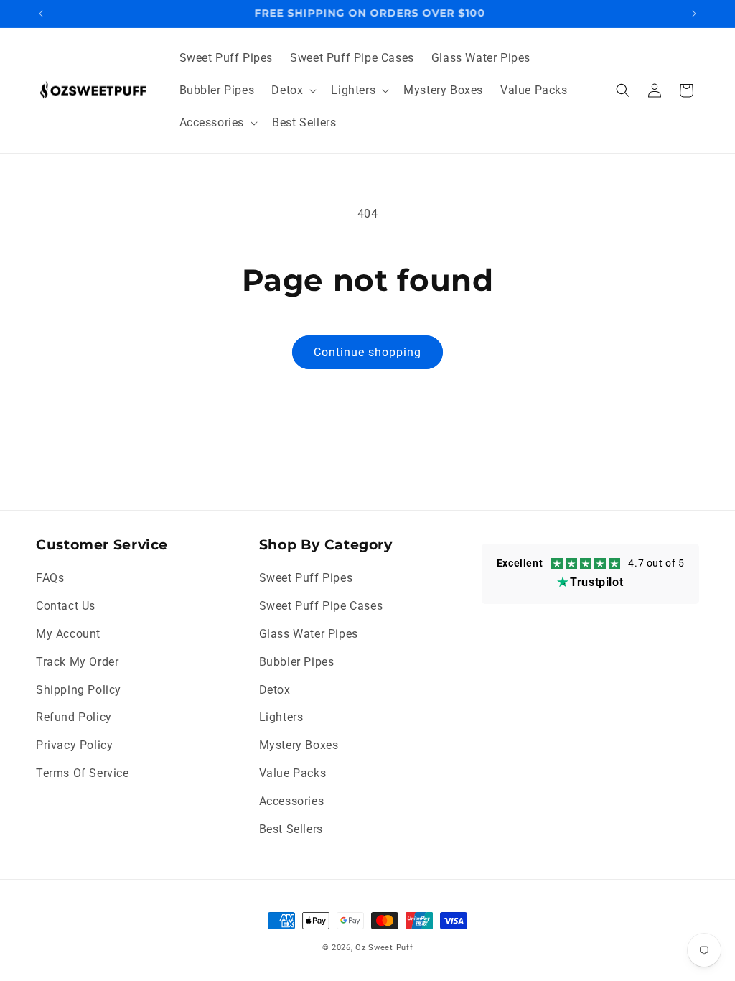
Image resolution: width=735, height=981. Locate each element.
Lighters (281, 717)
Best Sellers (291, 829)
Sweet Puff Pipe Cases (321, 606)
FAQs (50, 578)
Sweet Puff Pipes (306, 578)
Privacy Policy (74, 745)
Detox (275, 690)
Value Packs (293, 773)
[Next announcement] (694, 13)
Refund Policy (74, 717)
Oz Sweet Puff (384, 947)
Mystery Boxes (299, 745)
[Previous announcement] (41, 13)
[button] (292, 91)
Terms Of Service (82, 773)
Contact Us (65, 606)
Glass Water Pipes (308, 634)
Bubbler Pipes (296, 662)
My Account (68, 634)
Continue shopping (367, 352)
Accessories (291, 801)
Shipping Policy (78, 690)
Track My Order (77, 662)
